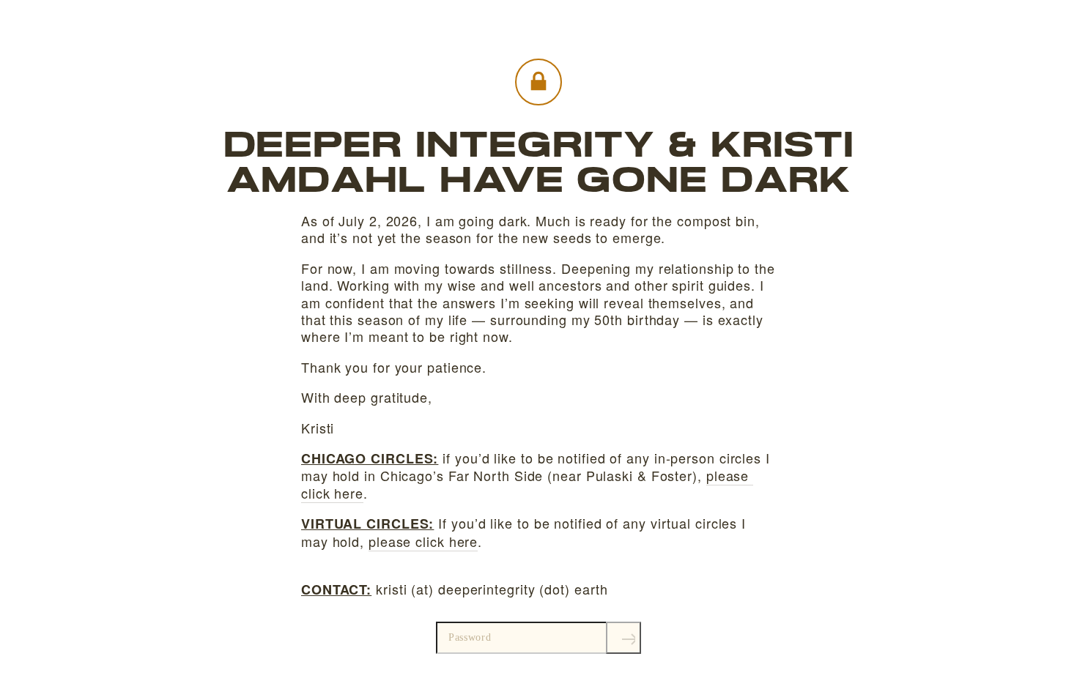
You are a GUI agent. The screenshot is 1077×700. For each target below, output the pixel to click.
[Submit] (623, 638)
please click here (423, 541)
